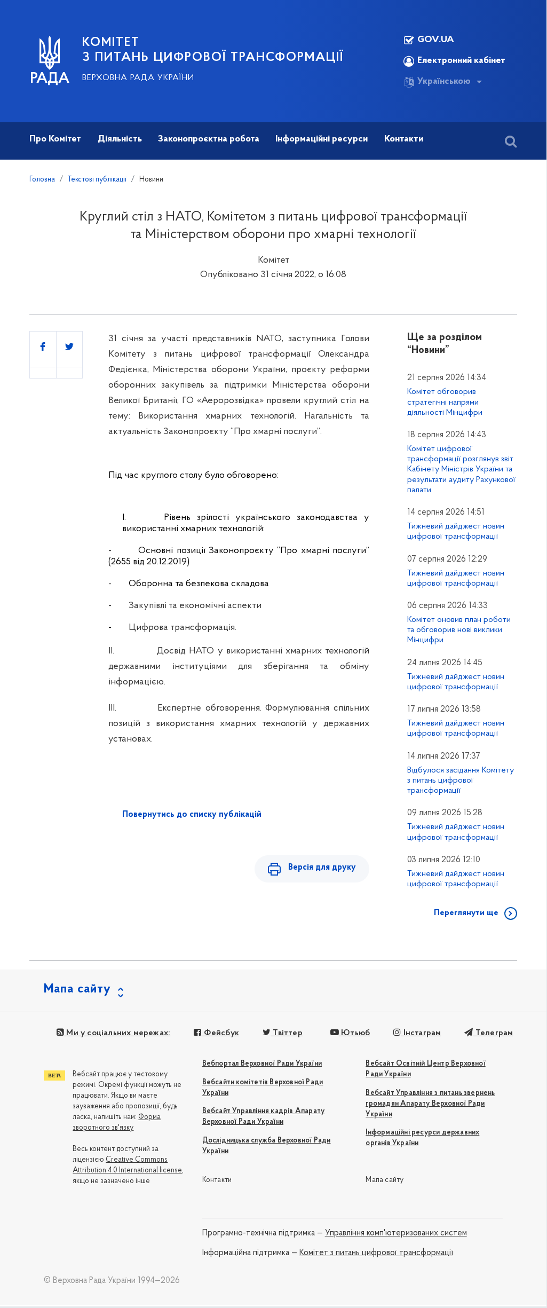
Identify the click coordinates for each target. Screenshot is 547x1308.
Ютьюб (354, 1033)
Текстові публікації (97, 180)
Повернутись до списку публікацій (191, 814)
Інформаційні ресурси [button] (321, 139)
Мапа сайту (384, 1180)
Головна (42, 180)
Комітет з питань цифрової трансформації (376, 1253)
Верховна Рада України (138, 78)
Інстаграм (421, 1033)
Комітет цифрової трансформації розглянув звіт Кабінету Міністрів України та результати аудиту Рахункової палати (461, 469)
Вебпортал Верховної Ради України (262, 1064)
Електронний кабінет (461, 61)
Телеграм (493, 1033)
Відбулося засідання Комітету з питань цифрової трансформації (460, 780)
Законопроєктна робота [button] (208, 139)
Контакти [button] (403, 139)
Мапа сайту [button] (77, 989)
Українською (444, 81)
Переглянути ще (466, 913)
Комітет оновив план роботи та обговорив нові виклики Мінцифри (459, 630)
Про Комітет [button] (55, 139)
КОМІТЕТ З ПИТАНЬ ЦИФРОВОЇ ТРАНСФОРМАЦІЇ (213, 50)
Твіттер (287, 1033)
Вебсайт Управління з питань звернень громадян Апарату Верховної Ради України (430, 1103)
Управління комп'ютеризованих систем (396, 1233)
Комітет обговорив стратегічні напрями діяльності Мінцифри (444, 402)
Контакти (217, 1180)
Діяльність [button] (120, 139)
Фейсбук (220, 1033)
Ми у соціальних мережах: (117, 1033)
